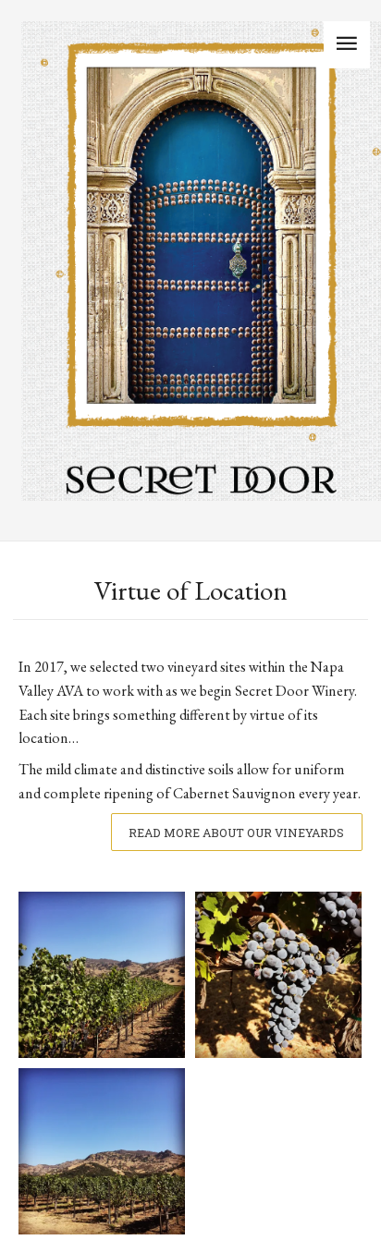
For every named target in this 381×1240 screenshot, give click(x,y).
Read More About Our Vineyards (236, 832)
